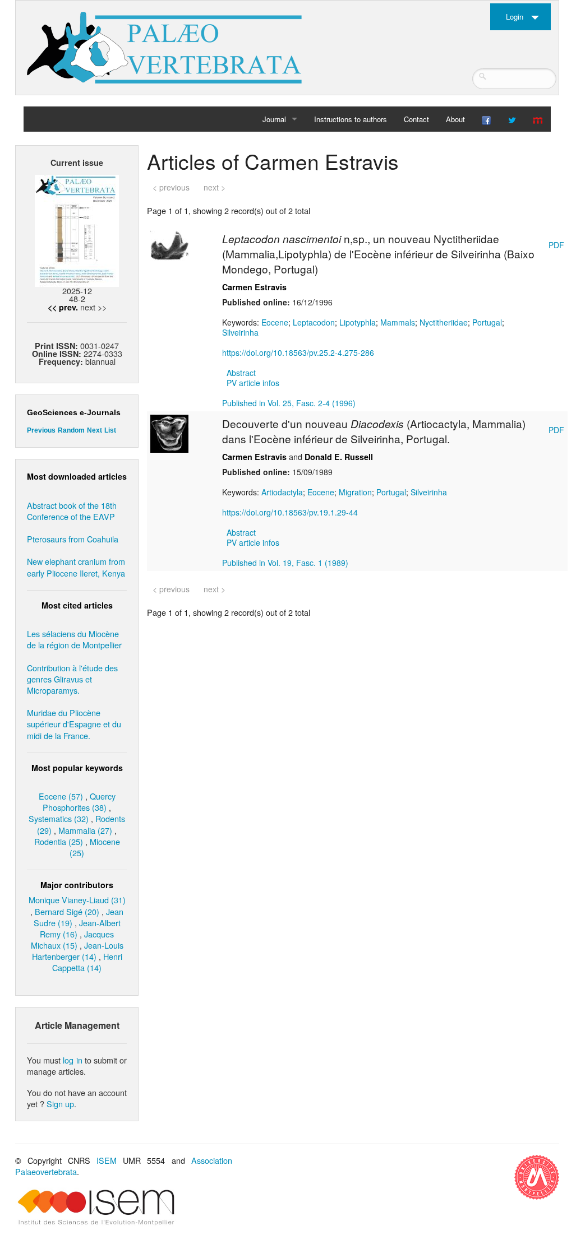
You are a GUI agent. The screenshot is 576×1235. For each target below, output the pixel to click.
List (110, 430)
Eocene (274, 322)
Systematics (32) (59, 818)
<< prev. (63, 307)
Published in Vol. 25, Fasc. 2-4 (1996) (289, 402)
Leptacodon (314, 322)
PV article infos (253, 382)
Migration (355, 492)
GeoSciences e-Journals (74, 412)
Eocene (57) (61, 796)
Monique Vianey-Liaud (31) (77, 900)
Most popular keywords (77, 767)
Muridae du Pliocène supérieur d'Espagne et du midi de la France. (74, 724)
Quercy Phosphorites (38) (79, 801)
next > (214, 187)
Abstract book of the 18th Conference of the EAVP (72, 510)
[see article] (169, 247)
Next (94, 430)
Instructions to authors (350, 119)
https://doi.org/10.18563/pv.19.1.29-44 (290, 512)
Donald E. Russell (339, 456)
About (455, 119)
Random (71, 430)
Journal (274, 119)
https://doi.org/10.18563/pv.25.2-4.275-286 (298, 352)
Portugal (487, 322)
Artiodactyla (282, 492)
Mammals (397, 322)
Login (514, 16)
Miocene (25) (95, 846)
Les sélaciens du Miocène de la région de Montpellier (74, 639)
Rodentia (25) (58, 841)
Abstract (241, 372)
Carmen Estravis (254, 286)
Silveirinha (240, 332)
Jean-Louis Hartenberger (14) (77, 950)
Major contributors (76, 884)
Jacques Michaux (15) (72, 939)
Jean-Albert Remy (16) (80, 928)
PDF (556, 244)
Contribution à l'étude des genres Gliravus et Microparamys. (72, 679)
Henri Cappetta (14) (87, 961)
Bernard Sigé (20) (67, 911)
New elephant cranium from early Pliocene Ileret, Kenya (76, 566)
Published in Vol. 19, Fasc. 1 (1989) (285, 562)
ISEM (106, 1160)
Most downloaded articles (77, 476)
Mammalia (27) (85, 830)
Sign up (60, 1103)
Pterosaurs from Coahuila (72, 539)
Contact (416, 119)
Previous (41, 430)
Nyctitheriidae (444, 322)
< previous (171, 187)
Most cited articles (77, 605)
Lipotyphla (357, 322)
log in (72, 1060)
